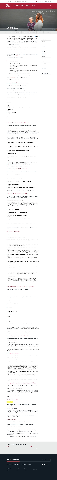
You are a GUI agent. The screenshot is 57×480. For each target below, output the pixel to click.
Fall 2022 (43, 56)
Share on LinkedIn (39, 36)
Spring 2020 (44, 68)
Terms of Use (25, 470)
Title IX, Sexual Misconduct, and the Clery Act (37, 467)
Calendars (46, 1)
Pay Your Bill (25, 467)
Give (42, 1)
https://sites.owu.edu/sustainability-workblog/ (14, 164)
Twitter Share (36, 36)
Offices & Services (17, 468)
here (17, 55)
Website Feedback (35, 469)
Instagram (46, 464)
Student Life (28, 5)
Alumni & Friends (19, 1)
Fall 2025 (43, 41)
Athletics (33, 5)
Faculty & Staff (14, 1)
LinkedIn (50, 464)
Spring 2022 (44, 58)
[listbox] (46, 460)
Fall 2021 (43, 61)
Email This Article (37, 36)
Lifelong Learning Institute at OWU (29, 32)
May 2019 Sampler (45, 73)
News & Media (49, 1)
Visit (38, 1)
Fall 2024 (43, 46)
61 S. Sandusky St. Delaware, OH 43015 (14, 464)
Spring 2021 (44, 63)
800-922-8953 (24, 464)
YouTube (44, 464)
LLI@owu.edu (33, 447)
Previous (6, 32)
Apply (40, 1)
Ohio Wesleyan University (8, 6)
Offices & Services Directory (15, 32)
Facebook (42, 464)
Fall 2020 (43, 66)
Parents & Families (24, 1)
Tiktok (48, 464)
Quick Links (43, 459)
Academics (23, 5)
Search (50, 6)
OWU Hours (16, 470)
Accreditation (8, 467)
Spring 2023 (47, 32)
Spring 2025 (44, 44)
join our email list (12, 77)
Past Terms (40, 32)
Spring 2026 (44, 39)
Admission (18, 5)
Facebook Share (35, 36)
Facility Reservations (17, 467)
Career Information (9, 468)
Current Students (9, 1)
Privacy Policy (25, 468)
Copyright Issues (8, 470)
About (14, 5)
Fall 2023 (43, 51)
